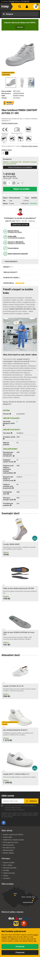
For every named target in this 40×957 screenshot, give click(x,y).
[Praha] (14, 895)
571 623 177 (13, 1)
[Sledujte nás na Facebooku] (4, 823)
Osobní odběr (7, 837)
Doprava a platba (8, 862)
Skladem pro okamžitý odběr (16, 242)
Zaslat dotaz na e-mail (20, 225)
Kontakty (6, 870)
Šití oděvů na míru (9, 848)
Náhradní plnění (8, 850)
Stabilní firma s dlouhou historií (13, 840)
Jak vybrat (6, 878)
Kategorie (9, 14)
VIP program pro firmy (10, 842)
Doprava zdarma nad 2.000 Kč (13, 834)
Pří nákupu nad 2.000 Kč (15, 231)
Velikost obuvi (7, 150)
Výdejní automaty (9, 873)
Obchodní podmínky (9, 868)
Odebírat (33, 801)
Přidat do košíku (21, 189)
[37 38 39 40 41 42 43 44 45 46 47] (5, 153)
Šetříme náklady (8, 853)
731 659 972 (25, 1)
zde (35, 941)
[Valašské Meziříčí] (32, 900)
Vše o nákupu (7, 865)
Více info (20, 27)
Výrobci (5, 876)
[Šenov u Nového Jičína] (33, 898)
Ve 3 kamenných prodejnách (16, 237)
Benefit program (8, 845)
